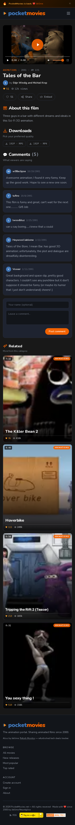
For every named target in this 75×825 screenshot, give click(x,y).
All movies (9, 753)
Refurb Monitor (27, 738)
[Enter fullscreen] (68, 60)
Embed (48, 97)
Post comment (57, 331)
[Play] (37, 44)
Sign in (7, 788)
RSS (15, 815)
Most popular (10, 763)
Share (28, 97)
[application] (37, 44)
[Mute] (49, 60)
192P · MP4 (40, 143)
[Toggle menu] (68, 13)
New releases (11, 758)
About (6, 793)
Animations (10, 70)
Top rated (8, 768)
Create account (12, 782)
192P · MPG (16, 143)
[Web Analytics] (56, 815)
